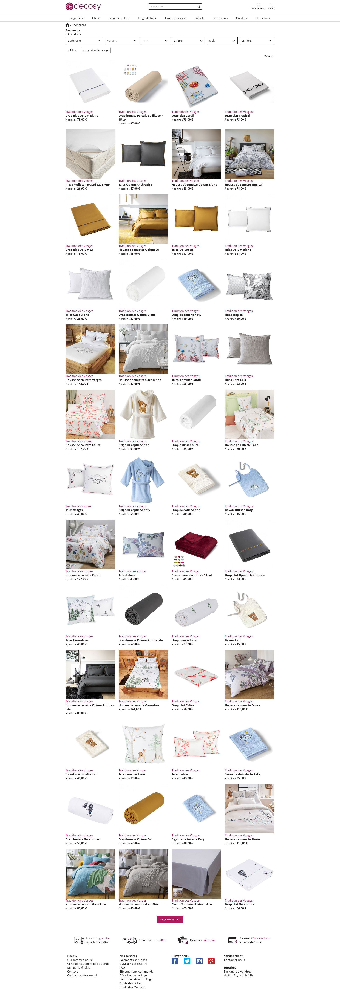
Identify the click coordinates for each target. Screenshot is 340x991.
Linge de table (147, 18)
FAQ (122, 968)
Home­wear (263, 18)
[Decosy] (67, 25)
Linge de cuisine (175, 18)
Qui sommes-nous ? (80, 960)
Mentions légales (78, 968)
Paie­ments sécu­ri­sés (133, 960)
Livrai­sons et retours (133, 964)
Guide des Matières (132, 987)
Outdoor (242, 18)
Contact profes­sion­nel (82, 975)
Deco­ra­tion (220, 18)
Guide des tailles (130, 983)
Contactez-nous (234, 960)
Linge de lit (77, 18)
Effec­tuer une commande (137, 971)
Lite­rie (96, 18)
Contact (72, 971)
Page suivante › (170, 919)
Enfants (199, 18)
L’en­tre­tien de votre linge (136, 979)
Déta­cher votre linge (133, 975)
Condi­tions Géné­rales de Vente (88, 964)
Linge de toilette (119, 18)
